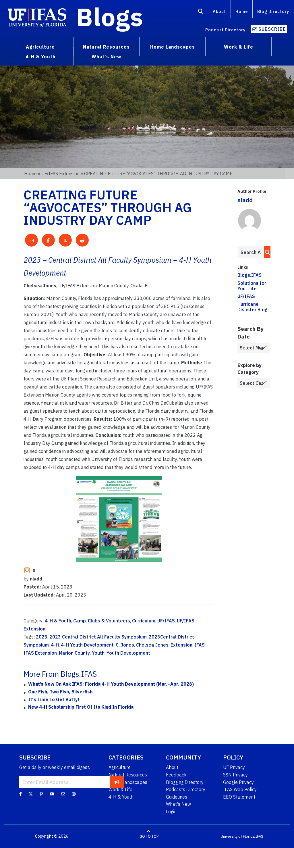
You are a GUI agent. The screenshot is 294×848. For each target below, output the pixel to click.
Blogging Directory (185, 782)
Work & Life (120, 789)
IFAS (199, 645)
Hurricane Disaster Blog (252, 306)
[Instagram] (74, 794)
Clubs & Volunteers (109, 621)
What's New (178, 804)
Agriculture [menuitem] (40, 47)
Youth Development (128, 653)
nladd (245, 200)
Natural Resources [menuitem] (106, 47)
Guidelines (176, 797)
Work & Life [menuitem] (238, 47)
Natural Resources (128, 775)
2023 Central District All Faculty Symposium (98, 637)
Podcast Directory (225, 29)
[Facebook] (20, 794)
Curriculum (143, 621)
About (219, 11)
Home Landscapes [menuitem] (172, 47)
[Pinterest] (41, 794)
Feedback (176, 775)
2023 (41, 637)
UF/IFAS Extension (60, 173)
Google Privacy (238, 782)
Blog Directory (273, 11)
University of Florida (238, 836)
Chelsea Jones (152, 645)
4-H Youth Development (87, 645)
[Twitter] (31, 794)
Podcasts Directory (185, 789)
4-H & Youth (58, 621)
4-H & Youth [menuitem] (40, 56)
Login (171, 811)
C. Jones (125, 645)
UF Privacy (234, 767)
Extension (181, 645)
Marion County (74, 653)
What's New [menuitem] (106, 56)
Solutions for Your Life (251, 285)
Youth (98, 653)
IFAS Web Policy (240, 789)
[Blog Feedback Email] (63, 794)
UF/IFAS (166, 621)
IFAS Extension (40, 653)
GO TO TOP (149, 836)
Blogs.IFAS (249, 275)
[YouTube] (52, 794)
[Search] (201, 12)
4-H (55, 645)
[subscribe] (116, 782)
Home (241, 11)
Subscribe (272, 29)
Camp (79, 621)
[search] (266, 252)
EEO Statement (239, 797)
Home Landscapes (128, 782)
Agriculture (120, 767)
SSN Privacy (235, 775)
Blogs (109, 16)
